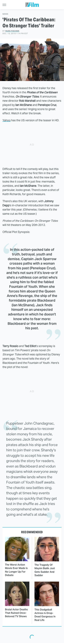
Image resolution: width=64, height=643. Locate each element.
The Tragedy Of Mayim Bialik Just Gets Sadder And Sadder (44, 570)
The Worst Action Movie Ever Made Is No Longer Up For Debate (16, 570)
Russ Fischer (12, 31)
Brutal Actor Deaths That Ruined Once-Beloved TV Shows (16, 613)
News (5, 14)
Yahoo (6, 120)
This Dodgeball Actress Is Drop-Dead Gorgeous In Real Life (44, 615)
